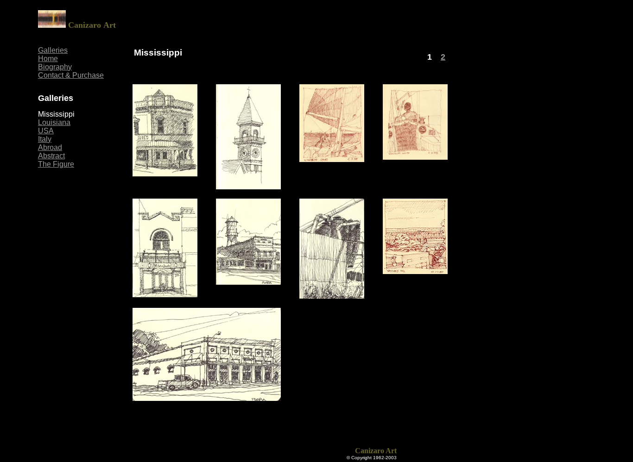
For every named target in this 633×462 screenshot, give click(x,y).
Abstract (51, 156)
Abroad (50, 147)
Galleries (53, 50)
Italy (44, 139)
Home (48, 58)
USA (46, 131)
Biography (55, 67)
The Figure (56, 164)
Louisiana (54, 122)
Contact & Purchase (71, 75)
